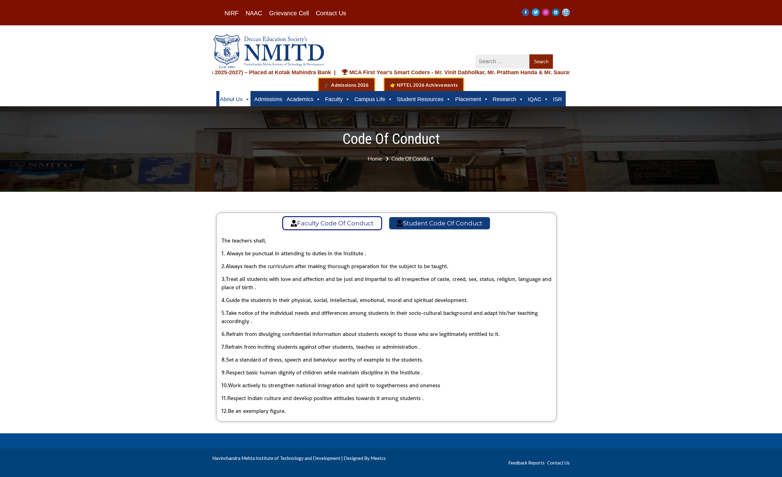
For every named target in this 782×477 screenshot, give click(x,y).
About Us (231, 99)
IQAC (534, 99)
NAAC (254, 13)
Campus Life (369, 99)
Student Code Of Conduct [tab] (442, 223)
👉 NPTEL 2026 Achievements (424, 85)
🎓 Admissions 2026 (346, 85)
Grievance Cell (289, 13)
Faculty (334, 99)
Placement (468, 99)
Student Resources (420, 99)
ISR (557, 99)
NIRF (232, 13)
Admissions (268, 99)
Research (504, 99)
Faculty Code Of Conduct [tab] (335, 223)
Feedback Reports (526, 462)
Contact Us (331, 13)
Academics (300, 99)
